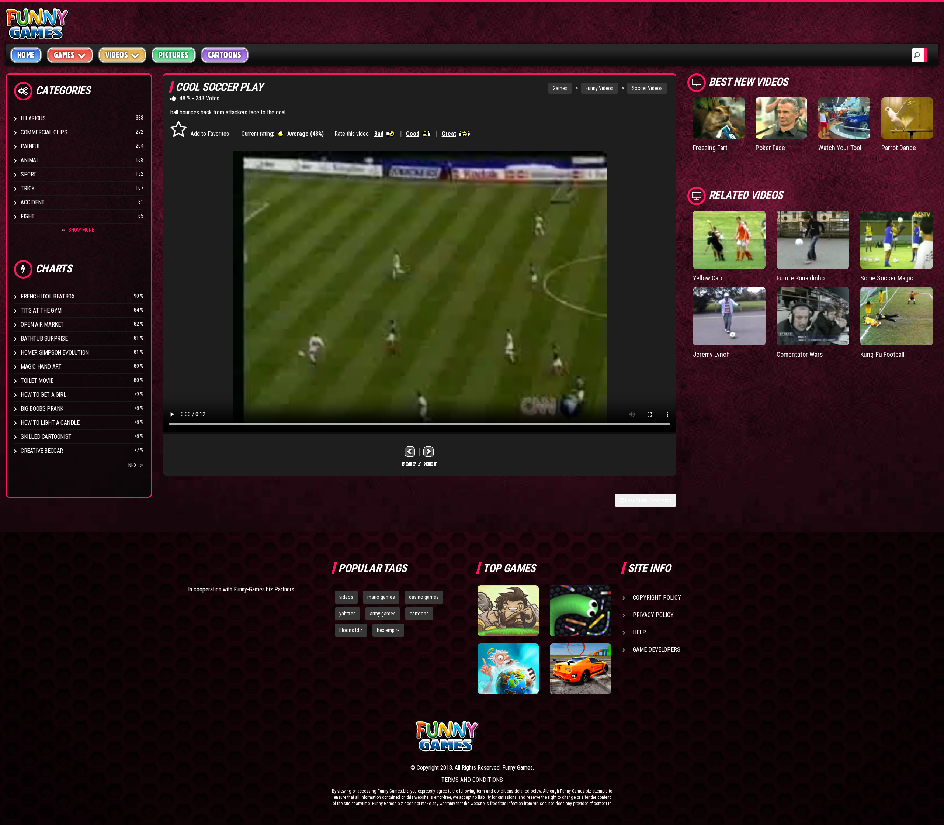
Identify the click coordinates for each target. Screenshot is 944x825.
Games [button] (64, 55)
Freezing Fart (710, 148)
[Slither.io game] (580, 610)
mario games (381, 597)
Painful (31, 146)
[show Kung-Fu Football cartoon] (896, 316)
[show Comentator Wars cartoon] (813, 316)
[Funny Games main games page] (585, 736)
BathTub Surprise (44, 338)
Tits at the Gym (41, 310)
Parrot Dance (898, 148)
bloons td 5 (351, 630)
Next (134, 465)
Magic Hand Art (41, 366)
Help (639, 632)
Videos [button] (116, 55)
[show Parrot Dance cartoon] (907, 118)
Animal (30, 160)
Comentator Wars (800, 354)
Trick (28, 188)
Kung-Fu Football (882, 354)
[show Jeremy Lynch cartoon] (729, 316)
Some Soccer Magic (886, 278)
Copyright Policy (657, 597)
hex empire (388, 630)
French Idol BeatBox (47, 296)
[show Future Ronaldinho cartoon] (813, 240)
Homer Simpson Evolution (55, 352)
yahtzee (347, 614)
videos (346, 597)
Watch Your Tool (839, 148)
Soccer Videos (647, 88)
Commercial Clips (44, 132)
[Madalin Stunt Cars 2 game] (580, 668)
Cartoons (225, 55)
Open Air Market (42, 324)
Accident (33, 202)
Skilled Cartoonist (46, 436)
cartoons (419, 614)
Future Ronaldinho (801, 278)
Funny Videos (600, 88)
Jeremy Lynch (711, 354)
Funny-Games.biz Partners (264, 589)
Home (26, 55)
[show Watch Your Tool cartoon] (844, 118)
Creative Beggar (42, 450)
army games (383, 614)
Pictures (173, 55)
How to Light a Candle (50, 422)
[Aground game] (508, 610)
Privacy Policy (653, 614)
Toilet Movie (37, 380)
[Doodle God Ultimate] (508, 668)
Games (560, 88)
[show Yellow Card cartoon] (729, 240)
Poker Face (770, 148)
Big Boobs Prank (42, 408)
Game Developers (656, 649)
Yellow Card (708, 278)
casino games (424, 597)
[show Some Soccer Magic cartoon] (896, 240)
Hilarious (33, 118)
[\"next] (429, 451)
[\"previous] (410, 451)
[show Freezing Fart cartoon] (719, 118)
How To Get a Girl (43, 394)
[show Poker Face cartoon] (781, 118)
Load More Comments (647, 500)
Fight (28, 216)
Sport (29, 174)
